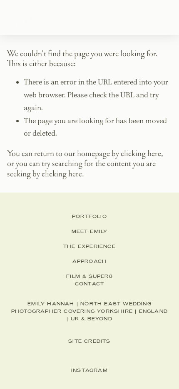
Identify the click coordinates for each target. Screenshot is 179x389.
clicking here (141, 153)
